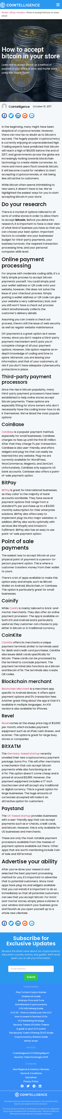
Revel (5, 723)
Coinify (13, 608)
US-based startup (19, 816)
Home (5, 12)
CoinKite (7, 642)
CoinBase (8, 432)
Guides (21, 12)
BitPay (6, 490)
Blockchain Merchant (15, 689)
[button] (4, 115)
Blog (12, 12)
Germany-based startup (23, 753)
